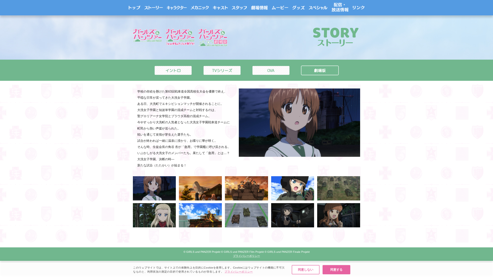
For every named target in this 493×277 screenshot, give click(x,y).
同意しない (305, 269)
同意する (336, 269)
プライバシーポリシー (239, 271)
